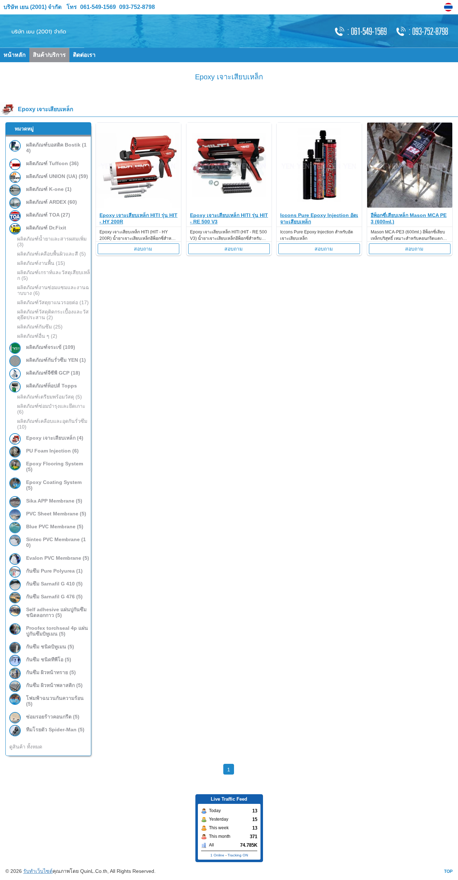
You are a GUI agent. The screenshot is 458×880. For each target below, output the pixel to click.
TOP (448, 871)
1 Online (217, 855)
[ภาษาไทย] (449, 7)
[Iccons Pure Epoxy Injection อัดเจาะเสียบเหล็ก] (319, 206)
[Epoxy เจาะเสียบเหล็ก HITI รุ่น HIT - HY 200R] (138, 206)
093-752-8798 (136, 7)
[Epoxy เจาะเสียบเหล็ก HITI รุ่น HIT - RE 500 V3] (229, 206)
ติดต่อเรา (84, 55)
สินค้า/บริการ (49, 55)
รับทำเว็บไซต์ (38, 871)
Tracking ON (238, 855)
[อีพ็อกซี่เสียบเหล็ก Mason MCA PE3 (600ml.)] (409, 206)
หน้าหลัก (15, 55)
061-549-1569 (98, 7)
